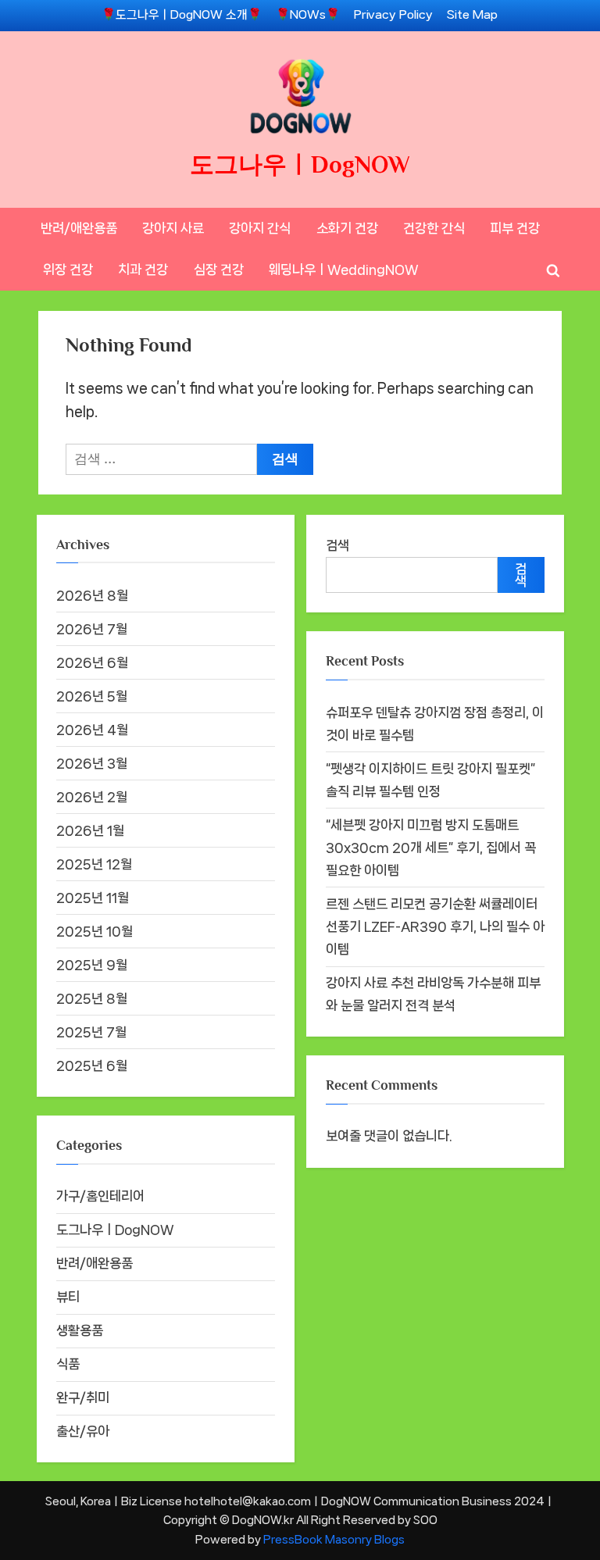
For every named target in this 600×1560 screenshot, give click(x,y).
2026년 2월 (91, 797)
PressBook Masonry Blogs (334, 1539)
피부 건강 (515, 228)
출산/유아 (82, 1431)
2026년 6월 (92, 662)
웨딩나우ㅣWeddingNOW (344, 269)
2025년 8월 (91, 998)
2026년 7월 (91, 629)
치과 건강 (143, 269)
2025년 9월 (91, 965)
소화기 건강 (347, 228)
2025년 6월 (91, 1065)
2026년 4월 (92, 730)
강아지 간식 (260, 228)
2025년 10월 (94, 931)
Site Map (472, 15)
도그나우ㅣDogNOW (300, 164)
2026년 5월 (91, 696)
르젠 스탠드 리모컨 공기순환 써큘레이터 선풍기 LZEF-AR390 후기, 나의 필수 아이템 (435, 926)
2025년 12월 (94, 864)
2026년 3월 (91, 763)
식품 (68, 1364)
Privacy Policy (393, 15)
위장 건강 (68, 269)
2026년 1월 (90, 830)
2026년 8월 (92, 595)
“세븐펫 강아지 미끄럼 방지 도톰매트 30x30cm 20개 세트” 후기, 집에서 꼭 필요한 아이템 (431, 847)
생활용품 (79, 1330)
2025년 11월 (92, 898)
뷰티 (68, 1297)
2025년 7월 (91, 1032)
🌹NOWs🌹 (308, 15)
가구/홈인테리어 (100, 1196)
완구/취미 (82, 1397)
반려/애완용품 (79, 228)
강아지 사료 (173, 228)
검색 (337, 545)
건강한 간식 (434, 228)
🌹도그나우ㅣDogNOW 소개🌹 (182, 15)
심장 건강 (219, 269)
